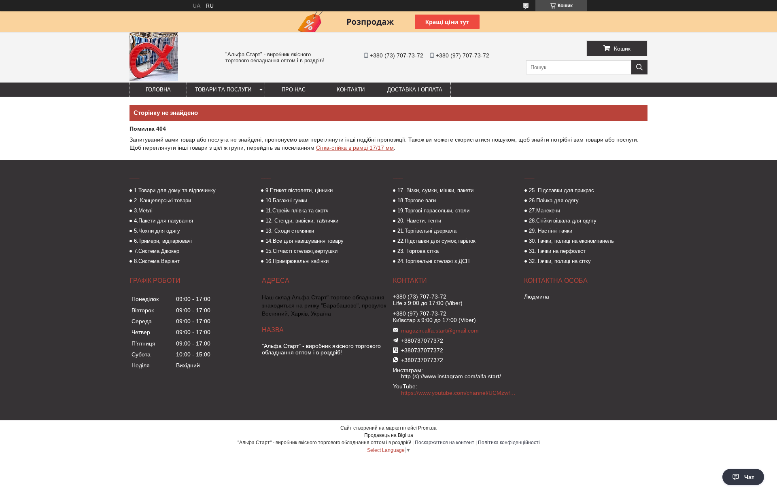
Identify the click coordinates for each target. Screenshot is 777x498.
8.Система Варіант (157, 261)
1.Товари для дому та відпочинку (175, 190)
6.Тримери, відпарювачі (163, 241)
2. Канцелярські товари (162, 200)
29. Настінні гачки (550, 231)
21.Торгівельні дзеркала (426, 231)
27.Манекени (544, 211)
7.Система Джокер (156, 251)
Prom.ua (427, 428)
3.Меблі (143, 211)
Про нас (294, 90)
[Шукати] (639, 67)
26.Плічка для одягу (554, 200)
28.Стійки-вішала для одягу (563, 221)
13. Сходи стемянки (289, 231)
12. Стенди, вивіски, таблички (301, 221)
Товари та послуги (223, 90)
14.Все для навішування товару (304, 241)
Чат (749, 477)
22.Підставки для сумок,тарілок (436, 241)
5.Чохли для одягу (157, 231)
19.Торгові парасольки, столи (433, 211)
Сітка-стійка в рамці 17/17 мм (355, 147)
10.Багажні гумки (286, 200)
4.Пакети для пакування (163, 221)
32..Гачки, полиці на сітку (560, 261)
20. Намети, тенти (419, 221)
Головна (158, 90)
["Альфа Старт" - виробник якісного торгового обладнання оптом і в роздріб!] (154, 79)
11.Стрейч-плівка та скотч (297, 211)
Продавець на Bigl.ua (388, 435)
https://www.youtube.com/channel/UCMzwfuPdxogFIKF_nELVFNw (459, 393)
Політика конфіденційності (509, 442)
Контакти (351, 90)
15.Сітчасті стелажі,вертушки (301, 251)
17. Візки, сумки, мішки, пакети (435, 190)
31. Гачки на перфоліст (557, 251)
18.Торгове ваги (416, 200)
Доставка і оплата (414, 90)
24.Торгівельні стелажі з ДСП (433, 261)
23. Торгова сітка (418, 251)
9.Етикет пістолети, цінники (299, 190)
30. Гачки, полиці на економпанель (571, 241)
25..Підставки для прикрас (561, 190)
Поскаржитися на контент (444, 442)
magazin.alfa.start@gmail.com (440, 330)
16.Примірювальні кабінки (297, 261)
